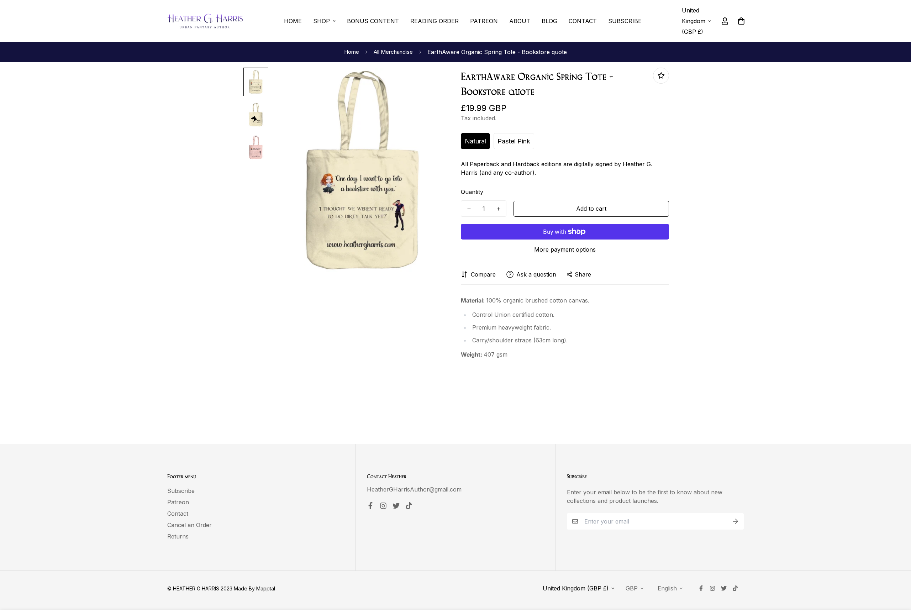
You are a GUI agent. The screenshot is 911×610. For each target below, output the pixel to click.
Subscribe (625, 21)
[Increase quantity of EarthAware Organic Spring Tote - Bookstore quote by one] (498, 209)
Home (293, 21)
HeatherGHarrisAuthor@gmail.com (414, 489)
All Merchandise (393, 51)
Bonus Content (373, 21)
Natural (475, 141)
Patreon (484, 21)
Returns (178, 536)
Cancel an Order (189, 525)
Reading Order (434, 21)
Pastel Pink (513, 141)
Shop (321, 21)
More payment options (565, 249)
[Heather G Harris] (205, 21)
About (519, 21)
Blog (549, 21)
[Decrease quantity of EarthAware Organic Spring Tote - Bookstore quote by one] (468, 209)
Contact (583, 21)
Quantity (472, 191)
